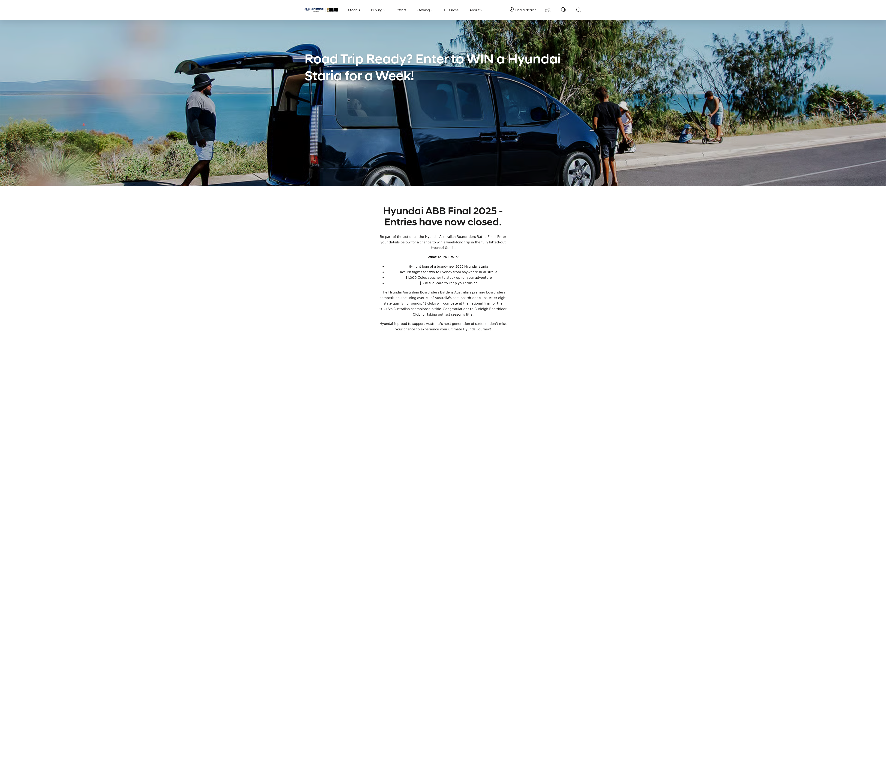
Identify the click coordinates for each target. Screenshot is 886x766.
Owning (423, 10)
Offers (402, 10)
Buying (377, 10)
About (474, 10)
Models (354, 10)
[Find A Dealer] (548, 10)
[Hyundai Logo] (321, 10)
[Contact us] (563, 10)
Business (451, 10)
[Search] (578, 10)
